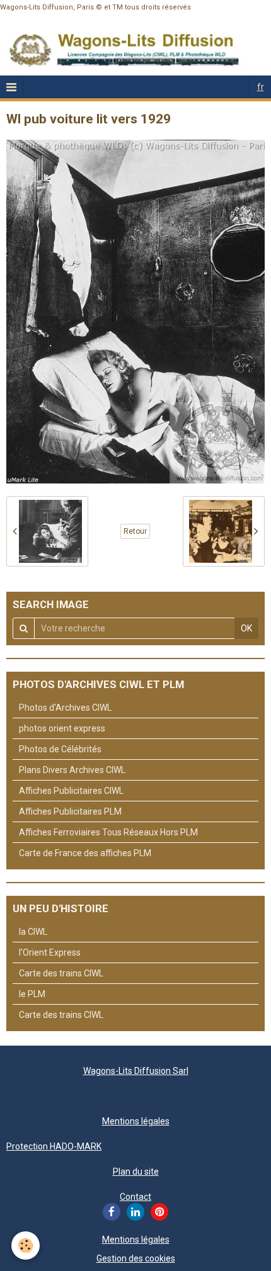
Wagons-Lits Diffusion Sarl (135, 1071)
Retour (135, 531)
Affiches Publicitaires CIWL (71, 791)
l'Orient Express (50, 952)
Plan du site (136, 1171)
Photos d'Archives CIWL (65, 708)
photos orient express (62, 728)
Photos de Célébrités (60, 749)
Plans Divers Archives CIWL (72, 770)
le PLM (32, 994)
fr (260, 87)
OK (246, 628)
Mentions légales (136, 1121)
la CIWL (33, 932)
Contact (135, 1197)
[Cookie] (25, 1245)
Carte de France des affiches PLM (85, 853)
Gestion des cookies (135, 1258)
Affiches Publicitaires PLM (70, 811)
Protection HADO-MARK (53, 1146)
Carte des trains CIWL (61, 973)
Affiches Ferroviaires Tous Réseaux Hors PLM (108, 832)
